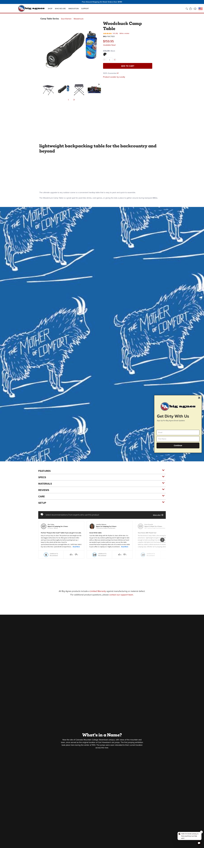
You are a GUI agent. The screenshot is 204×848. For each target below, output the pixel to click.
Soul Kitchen (66, 18)
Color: (109, 51)
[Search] (186, 9)
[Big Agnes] (31, 8)
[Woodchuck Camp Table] (48, 89)
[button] (190, 9)
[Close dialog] (199, 398)
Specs (42, 477)
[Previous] (68, 99)
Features (44, 471)
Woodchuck (78, 18)
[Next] (74, 99)
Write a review (124, 33)
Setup (42, 503)
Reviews (43, 490)
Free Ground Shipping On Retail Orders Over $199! (102, 2)
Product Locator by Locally (114, 77)
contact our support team (121, 594)
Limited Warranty (98, 591)
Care (41, 496)
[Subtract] (104, 59)
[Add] (114, 59)
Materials (45, 484)
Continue (178, 445)
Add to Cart (127, 66)
